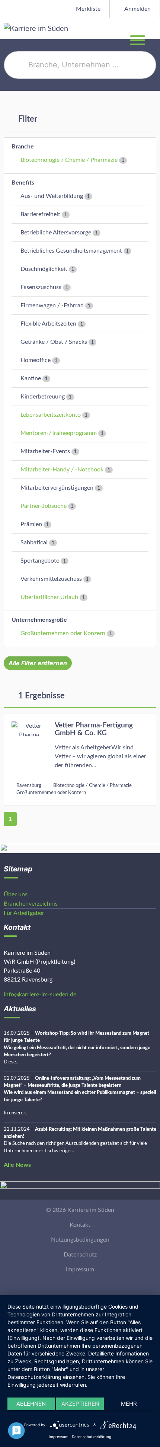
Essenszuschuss (40, 287)
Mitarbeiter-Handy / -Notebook (61, 470)
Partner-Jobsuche (43, 506)
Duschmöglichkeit (43, 269)
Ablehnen (31, 1403)
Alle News (17, 1165)
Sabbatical (34, 542)
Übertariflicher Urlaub (49, 597)
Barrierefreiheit (40, 214)
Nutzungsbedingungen (80, 1240)
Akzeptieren (80, 1403)
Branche (23, 147)
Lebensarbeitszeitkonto (50, 415)
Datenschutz (80, 1255)
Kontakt (80, 1225)
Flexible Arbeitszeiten (48, 324)
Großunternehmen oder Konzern (62, 633)
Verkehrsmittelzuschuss (51, 579)
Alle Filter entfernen (38, 663)
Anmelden (137, 9)
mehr (129, 1403)
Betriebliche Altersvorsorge (55, 233)
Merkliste (87, 9)
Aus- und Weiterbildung (51, 196)
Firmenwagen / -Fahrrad (52, 305)
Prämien (31, 524)
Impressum (80, 1269)
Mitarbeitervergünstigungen (56, 488)
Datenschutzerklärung (91, 1436)
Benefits (23, 183)
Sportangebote (39, 561)
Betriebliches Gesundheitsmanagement (71, 251)
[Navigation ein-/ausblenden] (154, 28)
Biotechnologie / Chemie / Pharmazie (69, 160)
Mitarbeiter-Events (45, 451)
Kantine (30, 378)
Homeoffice (35, 360)
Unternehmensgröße (39, 620)
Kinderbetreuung (42, 397)
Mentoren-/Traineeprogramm (58, 433)
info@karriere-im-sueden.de (40, 995)
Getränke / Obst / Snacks (53, 342)
